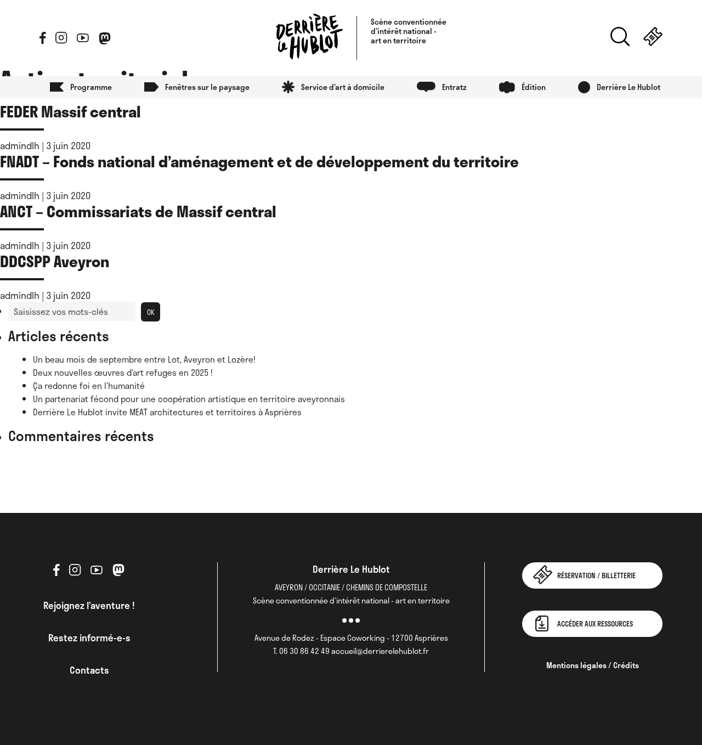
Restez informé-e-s (89, 637)
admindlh (19, 145)
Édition (534, 87)
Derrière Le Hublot (628, 87)
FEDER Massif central (70, 111)
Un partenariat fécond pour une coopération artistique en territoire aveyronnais (189, 398)
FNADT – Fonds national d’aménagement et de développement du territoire (259, 161)
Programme (91, 87)
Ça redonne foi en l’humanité (89, 385)
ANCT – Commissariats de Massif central (138, 211)
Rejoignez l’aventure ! (89, 605)
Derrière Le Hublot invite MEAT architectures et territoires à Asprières (167, 412)
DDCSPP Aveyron (54, 261)
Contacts (89, 670)
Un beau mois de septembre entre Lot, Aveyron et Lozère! (144, 359)
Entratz (454, 87)
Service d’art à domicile (342, 87)
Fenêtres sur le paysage (207, 87)
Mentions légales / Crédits (592, 665)
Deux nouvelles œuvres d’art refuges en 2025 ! (123, 372)
